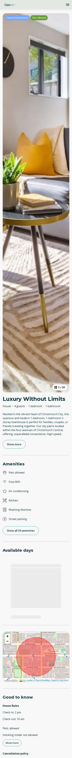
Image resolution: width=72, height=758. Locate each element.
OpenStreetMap (43, 680)
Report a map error (59, 680)
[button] (7, 636)
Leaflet (29, 680)
